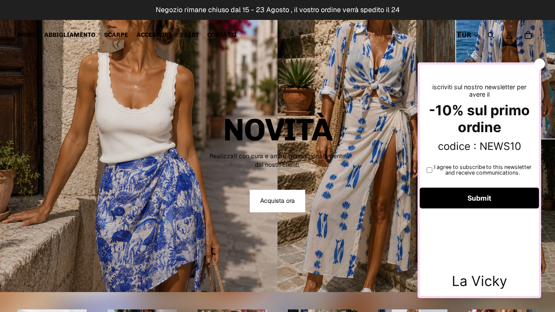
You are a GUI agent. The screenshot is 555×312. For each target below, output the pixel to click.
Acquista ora (277, 201)
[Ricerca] (490, 35)
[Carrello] (528, 35)
